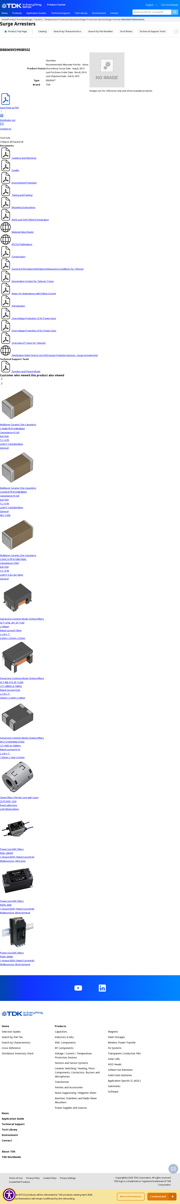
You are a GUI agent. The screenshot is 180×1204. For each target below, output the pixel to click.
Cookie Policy (49, 1178)
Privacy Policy (33, 1178)
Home (5, 19)
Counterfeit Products (19, 1181)
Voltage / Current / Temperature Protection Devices (51, 19)
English (149, 5)
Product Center (56, 5)
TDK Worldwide (169, 5)
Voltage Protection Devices (92, 19)
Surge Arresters (114, 19)
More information (131, 1196)
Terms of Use (16, 1178)
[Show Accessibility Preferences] (9, 1195)
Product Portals (16, 19)
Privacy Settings (68, 1178)
